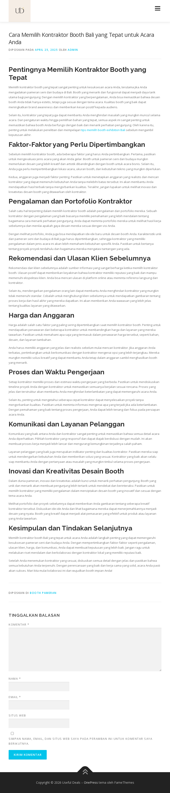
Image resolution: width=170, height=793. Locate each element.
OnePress (91, 782)
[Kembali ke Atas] (85, 772)
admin (73, 50)
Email (15, 697)
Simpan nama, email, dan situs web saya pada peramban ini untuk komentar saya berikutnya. (80, 741)
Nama (15, 679)
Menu (157, 8)
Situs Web (17, 715)
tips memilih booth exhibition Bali (103, 130)
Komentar (19, 624)
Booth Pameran (43, 593)
